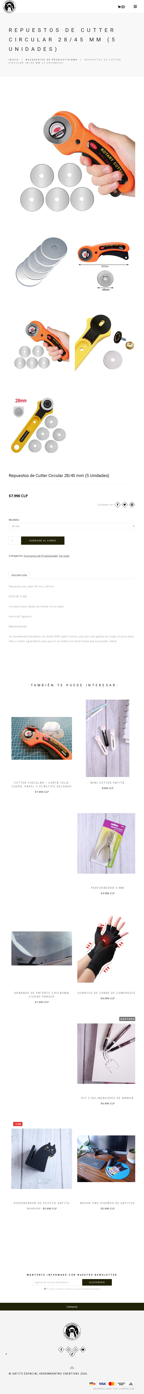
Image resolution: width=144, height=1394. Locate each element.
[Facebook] (117, 504)
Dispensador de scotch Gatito (42, 1203)
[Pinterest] (132, 504)
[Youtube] (83, 1349)
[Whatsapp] (75, 1349)
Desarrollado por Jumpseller (114, 1389)
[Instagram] (68, 1349)
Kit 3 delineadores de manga (107, 1098)
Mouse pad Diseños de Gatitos (107, 1203)
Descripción (19, 575)
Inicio (14, 60)
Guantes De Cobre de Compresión (108, 993)
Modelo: (14, 519)
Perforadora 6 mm (107, 887)
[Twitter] (125, 504)
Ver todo (64, 555)
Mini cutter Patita (108, 782)
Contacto (72, 1306)
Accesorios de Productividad (52, 60)
